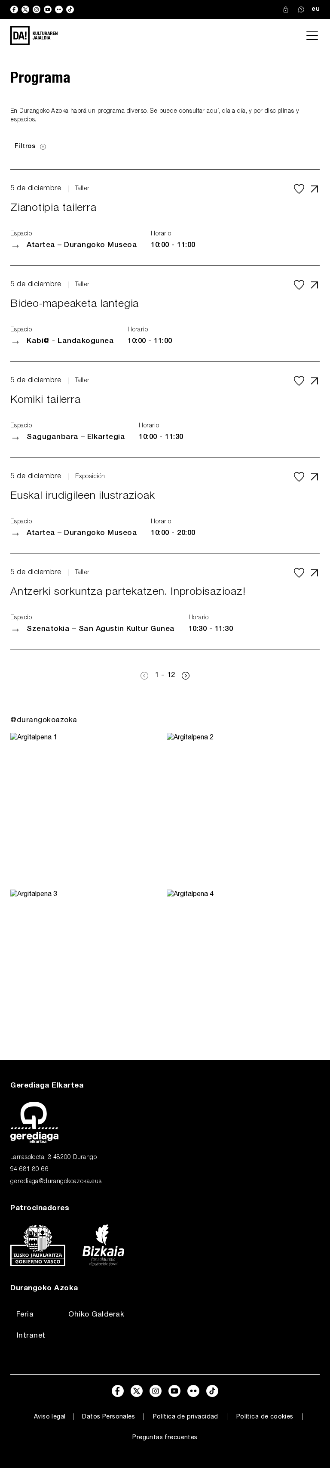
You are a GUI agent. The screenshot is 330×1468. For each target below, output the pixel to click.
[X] (25, 9)
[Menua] (312, 35)
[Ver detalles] (314, 189)
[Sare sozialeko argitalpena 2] (243, 809)
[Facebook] (14, 9)
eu (316, 9)
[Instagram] (36, 9)
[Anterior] (144, 676)
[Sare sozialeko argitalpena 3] (86, 966)
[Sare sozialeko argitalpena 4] (243, 966)
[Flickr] (59, 9)
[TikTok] (70, 9)
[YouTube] (48, 9)
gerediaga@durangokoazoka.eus (56, 1182)
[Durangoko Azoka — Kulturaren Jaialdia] (34, 35)
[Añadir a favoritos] (299, 189)
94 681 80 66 (29, 1170)
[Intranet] (286, 9)
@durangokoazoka (43, 720)
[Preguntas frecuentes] (301, 9)
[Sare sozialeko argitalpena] (86, 809)
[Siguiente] (185, 676)
